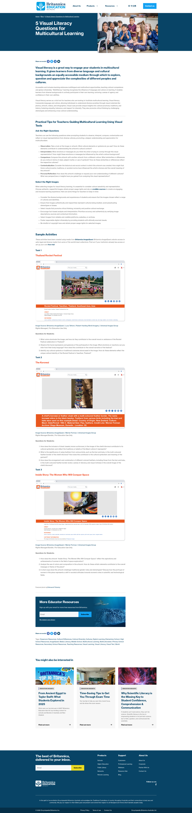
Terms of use (97, 810)
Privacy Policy (84, 810)
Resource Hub (122, 771)
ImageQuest (54, 642)
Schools (100, 760)
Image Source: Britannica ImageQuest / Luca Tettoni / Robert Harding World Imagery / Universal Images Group (77, 326)
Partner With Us (144, 767)
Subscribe (85, 614)
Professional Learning (125, 764)
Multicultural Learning (91, 642)
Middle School (76, 642)
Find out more (44, 725)
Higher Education (103, 764)
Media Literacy (65, 642)
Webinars (121, 767)
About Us (77, 6)
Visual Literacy (100, 644)
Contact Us (142, 771)
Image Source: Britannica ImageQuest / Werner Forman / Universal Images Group (66, 433)
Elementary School (112, 639)
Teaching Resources (74, 644)
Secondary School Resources (55, 644)
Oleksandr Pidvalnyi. (53, 587)
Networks (101, 771)
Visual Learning (88, 644)
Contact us (149, 6)
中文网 (133, 6)
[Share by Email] (58, 61)
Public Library (102, 767)
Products (91, 6)
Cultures (89, 639)
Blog (42, 16)
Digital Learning (99, 639)
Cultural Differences (64, 639)
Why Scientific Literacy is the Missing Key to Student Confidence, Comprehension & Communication (136, 700)
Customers (121, 760)
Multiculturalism (106, 642)
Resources (110, 6)
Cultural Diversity (78, 639)
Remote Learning (103, 775)
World (117, 644)
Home (37, 16)
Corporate (142, 764)
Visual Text (110, 644)
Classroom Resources (48, 639)
